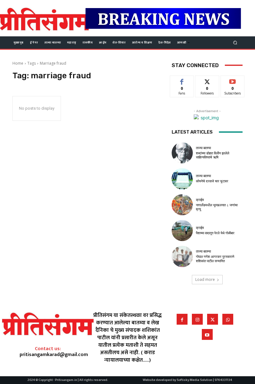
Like (182, 80)
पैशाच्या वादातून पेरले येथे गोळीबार (215, 233)
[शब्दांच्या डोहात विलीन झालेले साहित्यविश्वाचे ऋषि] (182, 152)
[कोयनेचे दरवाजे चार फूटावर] (182, 178)
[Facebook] (182, 319)
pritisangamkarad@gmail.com (54, 354)
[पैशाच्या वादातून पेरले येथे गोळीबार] (182, 230)
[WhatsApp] (227, 319)
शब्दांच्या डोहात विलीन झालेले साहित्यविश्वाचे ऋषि (212, 155)
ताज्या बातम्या (203, 148)
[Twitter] (212, 319)
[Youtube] (207, 334)
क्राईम (200, 200)
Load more (205, 279)
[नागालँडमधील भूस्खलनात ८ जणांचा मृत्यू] (182, 204)
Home (17, 63)
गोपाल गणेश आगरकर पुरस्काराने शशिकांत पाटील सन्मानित (215, 259)
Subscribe (232, 80)
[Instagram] (197, 319)
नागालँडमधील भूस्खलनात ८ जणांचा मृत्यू (217, 207)
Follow (207, 80)
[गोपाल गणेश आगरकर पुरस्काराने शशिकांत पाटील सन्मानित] (182, 256)
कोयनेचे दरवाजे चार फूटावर (212, 181)
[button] (235, 42)
